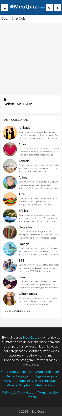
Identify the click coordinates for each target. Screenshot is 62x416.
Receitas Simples (18, 385)
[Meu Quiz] (30, 8)
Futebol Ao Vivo (44, 385)
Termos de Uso (47, 392)
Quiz (4, 18)
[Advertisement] (31, 57)
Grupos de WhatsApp (16, 371)
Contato (31, 397)
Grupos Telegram (47, 371)
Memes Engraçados (19, 376)
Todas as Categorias (16, 310)
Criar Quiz (18, 18)
